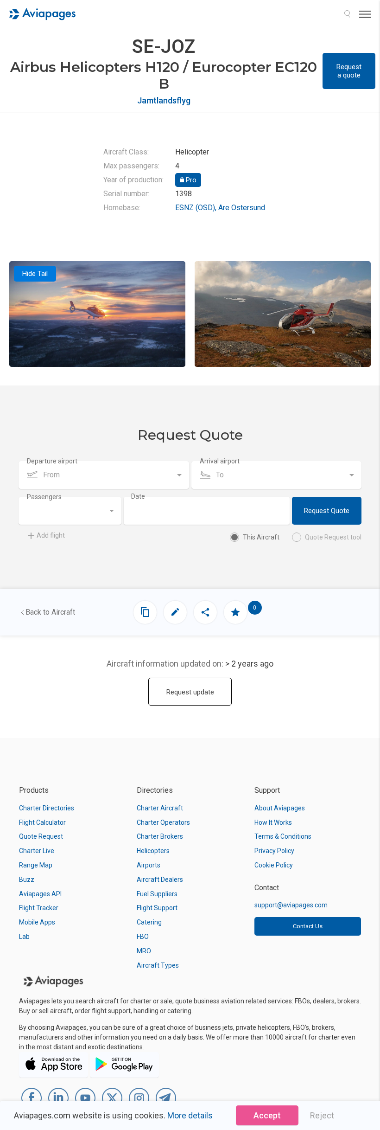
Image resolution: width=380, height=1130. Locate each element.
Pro (190, 180)
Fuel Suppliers (157, 894)
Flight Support (157, 908)
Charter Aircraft (160, 808)
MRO (144, 951)
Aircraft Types (158, 965)
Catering (149, 922)
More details (190, 1115)
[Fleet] (145, 612)
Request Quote (326, 511)
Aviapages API (40, 894)
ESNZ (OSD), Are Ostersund (220, 207)
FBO (143, 936)
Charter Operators (163, 822)
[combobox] (104, 475)
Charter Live (36, 850)
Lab (24, 936)
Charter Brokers (160, 836)
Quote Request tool (333, 537)
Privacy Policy (274, 850)
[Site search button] (347, 14)
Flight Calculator (42, 822)
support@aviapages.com (291, 905)
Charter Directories (46, 808)
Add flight (51, 535)
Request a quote (348, 71)
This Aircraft (261, 537)
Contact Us (308, 926)
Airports (148, 865)
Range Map (35, 865)
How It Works (273, 822)
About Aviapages (279, 808)
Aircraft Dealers (160, 879)
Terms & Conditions (282, 836)
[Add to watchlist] (235, 612)
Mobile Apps (37, 922)
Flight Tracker (38, 908)
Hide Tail (35, 274)
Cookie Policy (273, 865)
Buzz (26, 879)
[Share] (205, 612)
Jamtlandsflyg (163, 100)
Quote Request (41, 836)
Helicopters (153, 850)
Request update (190, 692)
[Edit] (175, 612)
